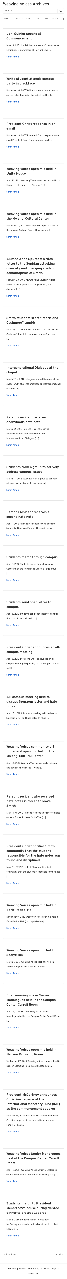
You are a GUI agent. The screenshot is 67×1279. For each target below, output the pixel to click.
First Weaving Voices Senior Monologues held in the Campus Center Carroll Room (31, 1000)
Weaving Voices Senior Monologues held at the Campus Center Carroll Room (33, 1158)
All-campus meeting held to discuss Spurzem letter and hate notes (31, 702)
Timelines (50, 19)
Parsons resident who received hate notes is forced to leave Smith (30, 801)
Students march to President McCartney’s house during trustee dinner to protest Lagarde (32, 1208)
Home (6, 19)
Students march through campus (32, 557)
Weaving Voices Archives (26, 4)
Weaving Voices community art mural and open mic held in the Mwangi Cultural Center (30, 751)
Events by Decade (25, 19)
